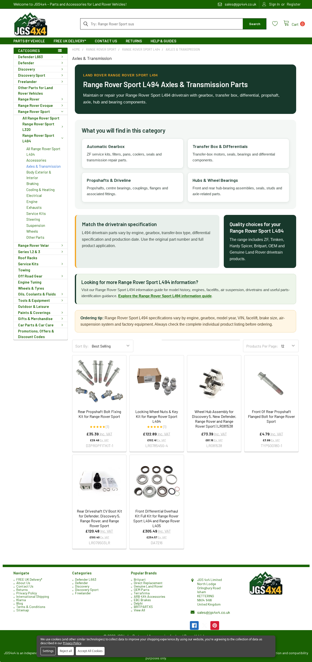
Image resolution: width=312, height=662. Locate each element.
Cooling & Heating (40, 189)
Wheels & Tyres (31, 288)
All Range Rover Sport (40, 118)
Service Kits (36, 213)
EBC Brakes (142, 600)
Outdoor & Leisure (33, 306)
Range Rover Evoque (35, 105)
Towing (24, 270)
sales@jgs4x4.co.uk (213, 612)
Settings (48, 651)
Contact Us (106, 41)
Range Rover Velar (33, 245)
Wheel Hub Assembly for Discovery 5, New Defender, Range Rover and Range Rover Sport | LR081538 (214, 418)
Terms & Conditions (30, 607)
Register (294, 4)
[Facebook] (194, 625)
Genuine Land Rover (148, 586)
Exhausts (34, 207)
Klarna (21, 600)
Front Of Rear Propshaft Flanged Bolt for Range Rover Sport (271, 416)
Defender (26, 63)
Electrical (34, 195)
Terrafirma (142, 593)
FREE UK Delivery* (70, 41)
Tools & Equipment (34, 300)
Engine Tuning (29, 282)
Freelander (27, 81)
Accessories (36, 160)
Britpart (140, 579)
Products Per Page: (262, 346)
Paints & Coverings (34, 312)
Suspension (35, 225)
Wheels (32, 231)
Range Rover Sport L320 (38, 127)
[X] (204, 625)
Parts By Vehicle (29, 41)
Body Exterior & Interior (38, 175)
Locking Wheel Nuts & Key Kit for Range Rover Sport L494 (156, 416)
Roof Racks (27, 258)
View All (139, 610)
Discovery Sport (31, 75)
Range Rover (28, 99)
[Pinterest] (214, 625)
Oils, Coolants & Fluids (37, 294)
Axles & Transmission (43, 166)
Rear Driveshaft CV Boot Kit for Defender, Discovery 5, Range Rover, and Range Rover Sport (99, 518)
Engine (32, 201)
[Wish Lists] (277, 23)
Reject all (66, 651)
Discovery (26, 69)
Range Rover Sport (34, 111)
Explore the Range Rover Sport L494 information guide (165, 296)
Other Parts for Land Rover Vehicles (35, 90)
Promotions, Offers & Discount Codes (36, 334)
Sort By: (82, 346)
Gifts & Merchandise (35, 318)
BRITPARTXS (143, 607)
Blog (19, 603)
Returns (134, 41)
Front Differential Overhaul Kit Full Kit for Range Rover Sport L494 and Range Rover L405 (156, 518)
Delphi (138, 603)
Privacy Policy (26, 593)
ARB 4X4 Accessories (149, 596)
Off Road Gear (30, 276)
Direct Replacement (148, 583)
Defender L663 (30, 57)
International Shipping (32, 596)
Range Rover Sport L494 (38, 138)
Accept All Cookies (90, 651)
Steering (33, 219)
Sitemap (22, 610)
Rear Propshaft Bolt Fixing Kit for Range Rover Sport (99, 414)
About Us (23, 583)
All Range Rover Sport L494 (43, 151)
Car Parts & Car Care (36, 325)
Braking (32, 183)
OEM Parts (141, 590)
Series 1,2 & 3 (29, 251)
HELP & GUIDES (163, 41)
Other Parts (35, 237)
